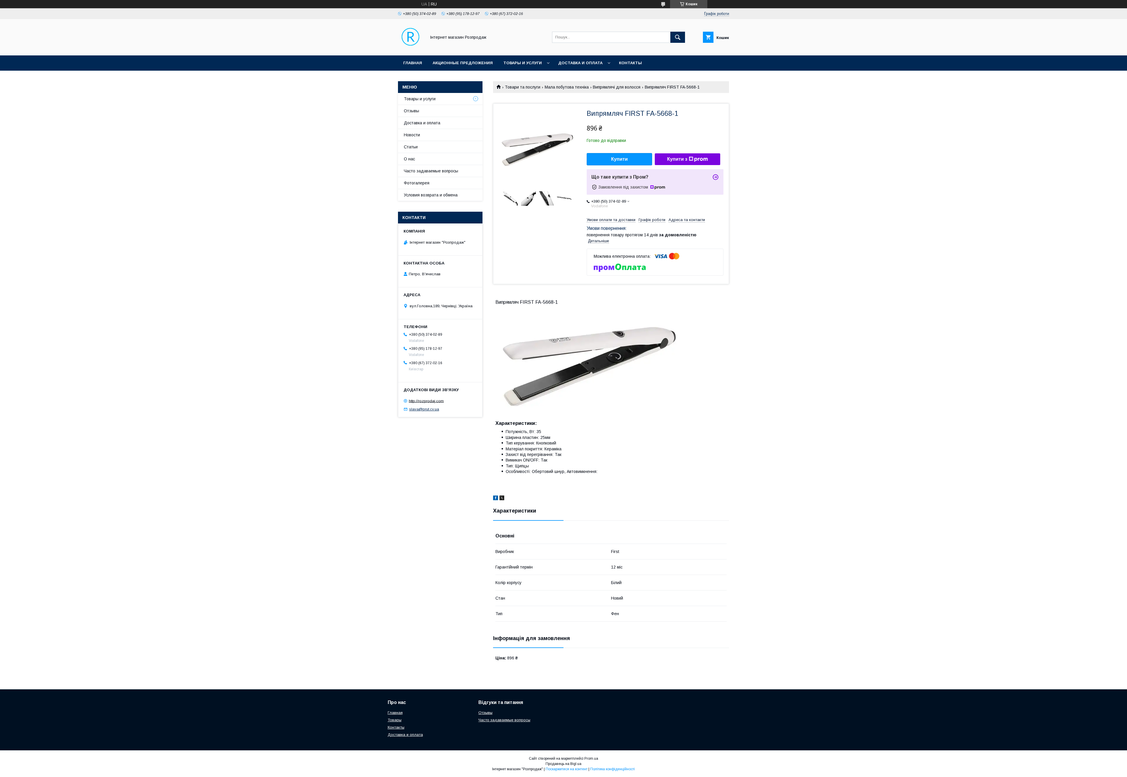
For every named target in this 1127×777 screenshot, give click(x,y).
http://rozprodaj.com (426, 400)
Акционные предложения (463, 63)
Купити (619, 159)
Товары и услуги (522, 63)
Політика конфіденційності (612, 769)
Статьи (411, 147)
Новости (412, 135)
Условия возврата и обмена (431, 195)
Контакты (630, 63)
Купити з (677, 159)
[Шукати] (677, 37)
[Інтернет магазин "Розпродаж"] (410, 47)
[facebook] (495, 498)
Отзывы (411, 110)
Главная (412, 63)
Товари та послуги (522, 87)
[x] (502, 498)
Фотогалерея (416, 183)
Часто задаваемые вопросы (431, 171)
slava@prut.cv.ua (424, 409)
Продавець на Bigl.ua (563, 764)
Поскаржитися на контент (567, 769)
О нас (409, 159)
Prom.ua (591, 758)
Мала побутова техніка (567, 87)
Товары (394, 720)
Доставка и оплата (580, 63)
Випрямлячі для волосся (616, 87)
